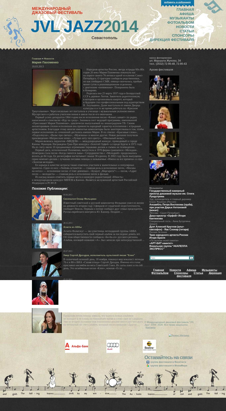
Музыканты (209, 270)
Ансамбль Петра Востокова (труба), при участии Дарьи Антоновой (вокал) (171, 207)
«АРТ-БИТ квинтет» (161, 243)
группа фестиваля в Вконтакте (168, 362)
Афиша (191, 270)
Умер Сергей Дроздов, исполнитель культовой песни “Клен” (99, 255)
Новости (49, 58)
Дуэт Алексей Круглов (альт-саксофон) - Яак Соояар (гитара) (169, 228)
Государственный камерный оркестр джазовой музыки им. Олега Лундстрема (171, 193)
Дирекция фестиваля (172, 40)
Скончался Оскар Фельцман (79, 198)
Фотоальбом (159, 273)
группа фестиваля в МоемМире (168, 365)
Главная (36, 58)
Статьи (198, 273)
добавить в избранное (177, 2)
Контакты (151, 327)
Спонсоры (181, 273)
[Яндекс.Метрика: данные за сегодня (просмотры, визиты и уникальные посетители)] (179, 335)
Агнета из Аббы (72, 227)
